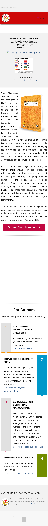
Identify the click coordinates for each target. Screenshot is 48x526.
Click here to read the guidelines (28, 447)
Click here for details (22, 348)
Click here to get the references (18, 473)
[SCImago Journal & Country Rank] (24, 52)
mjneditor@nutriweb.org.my (27, 80)
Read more (34, 504)
